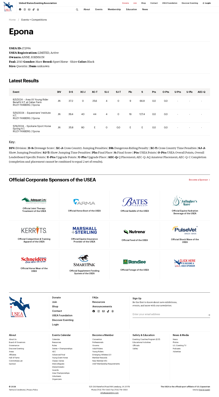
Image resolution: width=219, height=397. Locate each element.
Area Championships (60, 373)
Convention (97, 339)
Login (208, 3)
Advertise (177, 352)
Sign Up (137, 298)
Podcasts (176, 349)
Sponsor (12, 364)
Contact (154, 3)
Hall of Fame (14, 358)
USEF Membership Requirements (106, 364)
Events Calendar (61, 335)
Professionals (97, 342)
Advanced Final (58, 355)
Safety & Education (144, 335)
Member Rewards (99, 358)
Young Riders (97, 352)
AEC (54, 352)
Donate (125, 3)
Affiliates (12, 355)
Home (12, 20)
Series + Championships (62, 349)
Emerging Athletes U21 (101, 355)
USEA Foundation (169, 3)
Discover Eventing (190, 3)
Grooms (95, 345)
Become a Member (103, 335)
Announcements (102, 306)
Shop (143, 3)
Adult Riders (97, 349)
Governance (14, 345)
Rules (54, 345)
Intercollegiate (58, 364)
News (175, 339)
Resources (98, 302)
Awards (55, 370)
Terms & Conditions (17, 390)
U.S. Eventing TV (179, 345)
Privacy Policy (32, 390)
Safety (135, 349)
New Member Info (99, 361)
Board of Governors (17, 342)
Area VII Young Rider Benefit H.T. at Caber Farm (30, 101)
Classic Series (58, 361)
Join (135, 3)
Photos (175, 342)
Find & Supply (204, 390)
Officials (136, 345)
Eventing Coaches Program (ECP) (146, 339)
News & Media (181, 335)
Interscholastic (58, 367)
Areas (11, 352)
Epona (36, 105)
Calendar (56, 339)
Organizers (57, 379)
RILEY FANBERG (22, 105)
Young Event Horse (60, 358)
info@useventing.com (109, 393)
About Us (12, 339)
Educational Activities (142, 342)
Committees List (15, 361)
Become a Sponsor (198, 180)
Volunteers (56, 376)
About (12, 335)
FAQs (95, 297)
